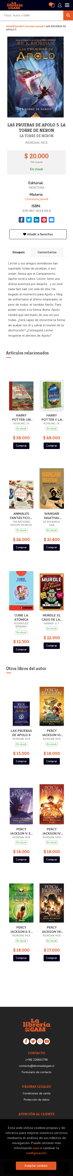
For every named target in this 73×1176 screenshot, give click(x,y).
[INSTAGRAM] (40, 1041)
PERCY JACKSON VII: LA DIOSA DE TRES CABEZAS (51, 930)
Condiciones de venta (36, 1093)
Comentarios (47, 252)
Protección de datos (36, 1100)
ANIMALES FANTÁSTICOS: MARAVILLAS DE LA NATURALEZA (21, 516)
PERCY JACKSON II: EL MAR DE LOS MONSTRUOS (21, 930)
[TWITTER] (33, 1041)
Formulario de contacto (37, 1072)
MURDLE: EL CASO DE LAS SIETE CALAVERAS (52, 617)
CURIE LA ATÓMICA (21, 617)
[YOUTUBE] (47, 1041)
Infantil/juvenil (14, 26)
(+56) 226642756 (36, 1060)
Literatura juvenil (34, 26)
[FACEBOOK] (26, 1041)
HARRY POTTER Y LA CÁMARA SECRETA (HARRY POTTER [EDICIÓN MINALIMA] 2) (52, 417)
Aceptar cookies (36, 1166)
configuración (36, 1153)
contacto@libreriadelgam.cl (36, 1066)
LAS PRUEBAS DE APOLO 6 (21, 733)
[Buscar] (68, 15)
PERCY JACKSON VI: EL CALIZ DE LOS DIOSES (51, 733)
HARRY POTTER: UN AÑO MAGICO (21, 417)
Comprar (21, 446)
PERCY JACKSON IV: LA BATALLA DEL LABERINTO (51, 831)
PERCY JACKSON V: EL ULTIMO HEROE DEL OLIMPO (21, 831)
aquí (36, 1148)
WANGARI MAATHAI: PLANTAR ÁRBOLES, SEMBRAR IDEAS (51, 516)
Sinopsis (18, 252)
